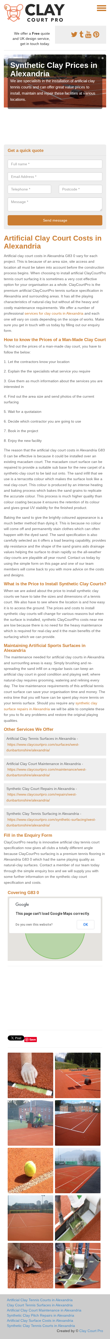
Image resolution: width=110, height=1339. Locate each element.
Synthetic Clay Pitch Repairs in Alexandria (40, 1315)
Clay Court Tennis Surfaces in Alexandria (40, 1305)
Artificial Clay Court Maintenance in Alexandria (44, 1310)
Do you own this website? (34, 924)
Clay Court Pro (91, 1331)
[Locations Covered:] (6, 8)
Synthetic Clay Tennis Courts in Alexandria (41, 1326)
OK (85, 925)
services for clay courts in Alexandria (54, 313)
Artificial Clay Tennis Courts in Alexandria (40, 1300)
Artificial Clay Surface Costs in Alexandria (40, 1320)
